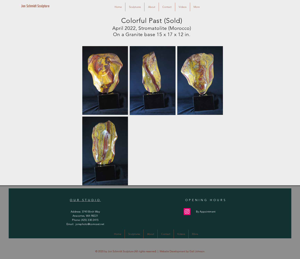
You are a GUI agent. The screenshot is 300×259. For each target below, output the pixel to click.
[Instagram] (187, 211)
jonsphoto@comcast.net (90, 224)
